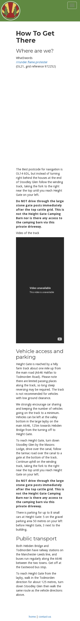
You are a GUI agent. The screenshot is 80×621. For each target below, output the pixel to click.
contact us (45, 616)
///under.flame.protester (32, 62)
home (32, 616)
